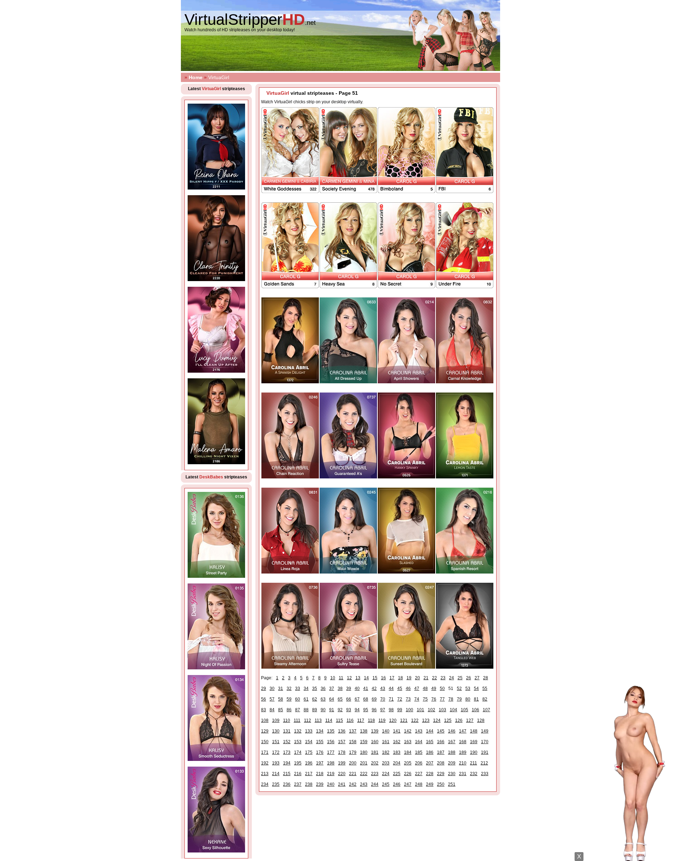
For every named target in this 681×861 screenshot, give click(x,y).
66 (348, 699)
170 (484, 741)
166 (440, 741)
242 (352, 784)
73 (408, 699)
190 (473, 752)
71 (391, 699)
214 (275, 773)
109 (275, 720)
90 (323, 709)
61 (306, 699)
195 (297, 763)
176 (319, 752)
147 (462, 731)
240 (330, 784)
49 (433, 688)
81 (476, 699)
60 (297, 699)
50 (442, 688)
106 (475, 709)
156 (330, 741)
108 (264, 720)
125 (448, 720)
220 (341, 773)
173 (286, 752)
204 (396, 763)
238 (308, 784)
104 (453, 709)
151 (275, 741)
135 (330, 731)
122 (415, 720)
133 (308, 731)
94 (357, 709)
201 (363, 763)
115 (339, 720)
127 (470, 720)
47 (416, 688)
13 (357, 677)
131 (286, 731)
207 (429, 763)
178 (341, 752)
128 (481, 720)
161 (385, 741)
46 (408, 688)
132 (297, 731)
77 (442, 699)
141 (396, 731)
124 (437, 720)
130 (275, 731)
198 (330, 763)
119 (382, 720)
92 (340, 709)
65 (340, 699)
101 (420, 709)
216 (297, 773)
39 (348, 688)
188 (451, 752)
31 (280, 688)
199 (341, 763)
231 (462, 773)
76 (433, 699)
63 (323, 699)
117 (360, 720)
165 (429, 741)
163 (407, 741)
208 (440, 763)
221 (352, 773)
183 (396, 752)
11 (341, 677)
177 (330, 752)
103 (442, 709)
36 (323, 688)
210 (462, 763)
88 (306, 709)
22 (434, 677)
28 (485, 677)
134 (319, 731)
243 (363, 784)
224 (385, 773)
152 (286, 741)
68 (365, 699)
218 (319, 773)
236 (286, 784)
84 (272, 709)
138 (363, 731)
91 (331, 709)
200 (352, 763)
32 (289, 688)
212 (484, 763)
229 (440, 773)
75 (425, 699)
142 (407, 731)
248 (418, 784)
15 (374, 677)
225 (396, 773)
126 (459, 720)
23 (443, 677)
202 (374, 763)
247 (407, 784)
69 (374, 699)
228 (429, 773)
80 (467, 699)
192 (264, 763)
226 (407, 773)
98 (391, 709)
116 (350, 720)
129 (264, 731)
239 (319, 784)
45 (399, 688)
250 (440, 784)
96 (374, 709)
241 (341, 784)
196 (308, 763)
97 (382, 709)
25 (460, 677)
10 (332, 677)
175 (308, 752)
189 (462, 752)
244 (374, 784)
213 (264, 773)
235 (275, 784)
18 (400, 677)
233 (484, 773)
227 (418, 773)
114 (328, 720)
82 (484, 699)
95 (365, 709)
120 (393, 720)
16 (383, 677)
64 (331, 699)
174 (297, 752)
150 (264, 741)
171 (264, 752)
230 (451, 773)
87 (297, 709)
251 (451, 784)
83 (263, 709)
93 (348, 709)
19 (408, 677)
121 (404, 720)
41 (365, 688)
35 (314, 688)
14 (366, 677)
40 (357, 688)
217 (308, 773)
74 (416, 699)
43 (382, 688)
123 (426, 720)
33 (297, 688)
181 (374, 752)
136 (341, 731)
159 (363, 741)
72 (399, 699)
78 (450, 699)
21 (425, 677)
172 (275, 752)
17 (391, 677)
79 (459, 699)
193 (275, 763)
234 (264, 784)
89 (314, 709)
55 (484, 688)
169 (473, 741)
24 (451, 677)
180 (363, 752)
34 (306, 688)
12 (349, 677)
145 (440, 731)
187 (440, 752)
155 (319, 741)
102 (431, 709)
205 (407, 763)
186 (429, 752)
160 (374, 741)
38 (340, 688)
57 (272, 699)
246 (396, 784)
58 (280, 699)
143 (418, 731)
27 (477, 677)
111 (297, 720)
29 (263, 688)
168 (462, 741)
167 (451, 741)
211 (473, 763)
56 (263, 699)
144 (429, 731)
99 (399, 709)
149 (484, 731)
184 (407, 752)
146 (451, 731)
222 (363, 773)
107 (486, 709)
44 (391, 688)
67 (357, 699)
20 (417, 677)
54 (476, 688)
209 (451, 763)
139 (374, 731)
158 (352, 741)
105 (464, 709)
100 (409, 709)
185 (418, 752)
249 (429, 784)
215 (286, 773)
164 (418, 741)
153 (297, 741)
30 (272, 688)
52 (459, 688)
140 (385, 731)
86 (289, 709)
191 (484, 752)
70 (382, 699)
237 (297, 784)
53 (467, 688)
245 (385, 784)
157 (341, 741)
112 (307, 720)
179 (352, 752)
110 (286, 720)
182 (385, 752)
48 (425, 688)
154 (308, 741)
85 (280, 709)
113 (318, 720)
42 (374, 688)
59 (289, 699)
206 (418, 763)
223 (374, 773)
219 (330, 773)
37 (331, 688)
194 (286, 763)
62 (314, 699)
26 (468, 677)
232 (473, 773)
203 (385, 763)
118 (371, 720)
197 (319, 763)
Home (196, 77)
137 (352, 731)
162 (396, 741)
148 (473, 731)
